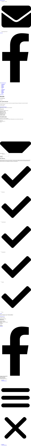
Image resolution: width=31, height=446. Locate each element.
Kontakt (2, 91)
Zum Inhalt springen (2, 0)
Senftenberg (3, 84)
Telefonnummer (2, 121)
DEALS (3, 85)
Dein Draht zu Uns (2, 316)
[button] (15, 412)
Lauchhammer (3, 89)
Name (1, 120)
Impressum (3, 444)
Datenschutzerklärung (4, 380)
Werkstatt (3, 87)
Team (2, 93)
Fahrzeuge (3, 86)
